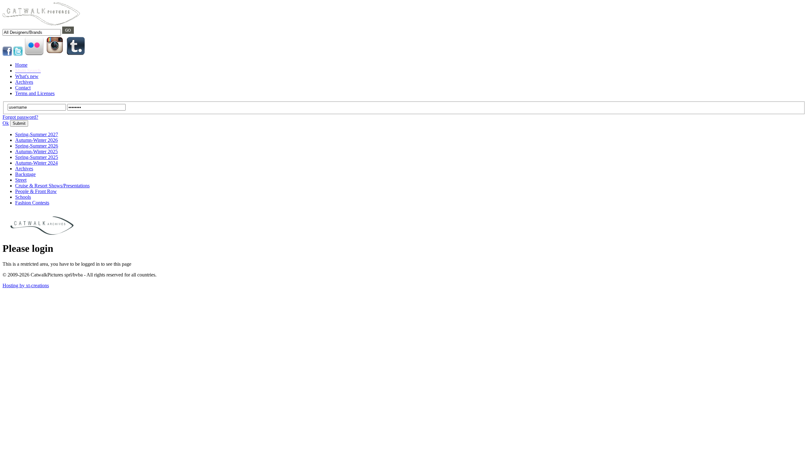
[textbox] (32, 32)
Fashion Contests (32, 202)
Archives (24, 168)
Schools (23, 197)
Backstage (25, 174)
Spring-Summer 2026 (36, 146)
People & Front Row (36, 191)
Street (21, 180)
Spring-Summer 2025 (36, 157)
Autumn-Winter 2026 (36, 140)
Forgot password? (20, 117)
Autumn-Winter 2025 (36, 151)
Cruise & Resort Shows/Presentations (52, 185)
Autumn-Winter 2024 (36, 163)
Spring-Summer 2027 (36, 134)
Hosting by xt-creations (26, 285)
